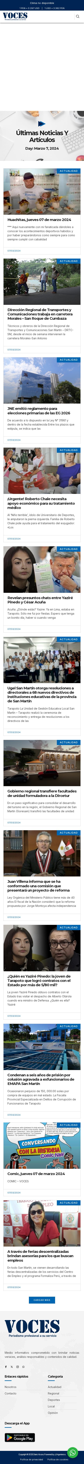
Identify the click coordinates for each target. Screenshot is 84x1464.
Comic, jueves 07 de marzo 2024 (36, 1174)
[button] (70, 17)
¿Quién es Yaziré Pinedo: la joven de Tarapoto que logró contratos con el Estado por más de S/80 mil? (39, 980)
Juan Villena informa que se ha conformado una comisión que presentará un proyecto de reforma (38, 885)
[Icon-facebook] (6, 1367)
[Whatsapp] (23, 1367)
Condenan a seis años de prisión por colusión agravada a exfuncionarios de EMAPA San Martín (40, 1079)
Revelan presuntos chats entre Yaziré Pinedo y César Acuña (40, 600)
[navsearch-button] (77, 17)
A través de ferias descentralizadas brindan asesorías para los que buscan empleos (40, 1255)
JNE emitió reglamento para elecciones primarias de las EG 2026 (38, 410)
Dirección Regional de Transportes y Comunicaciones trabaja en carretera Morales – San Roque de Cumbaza (39, 314)
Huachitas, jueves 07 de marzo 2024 (39, 219)
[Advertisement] (42, 67)
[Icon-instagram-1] (17, 1367)
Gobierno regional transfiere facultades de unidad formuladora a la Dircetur (41, 793)
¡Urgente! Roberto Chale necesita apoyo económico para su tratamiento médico (41, 503)
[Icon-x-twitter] (12, 1367)
